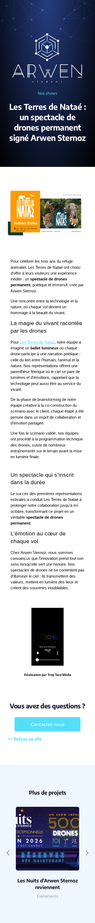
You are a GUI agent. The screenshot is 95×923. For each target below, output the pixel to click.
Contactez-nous (47, 724)
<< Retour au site (25, 739)
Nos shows (47, 93)
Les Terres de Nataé (37, 342)
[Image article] (47, 838)
